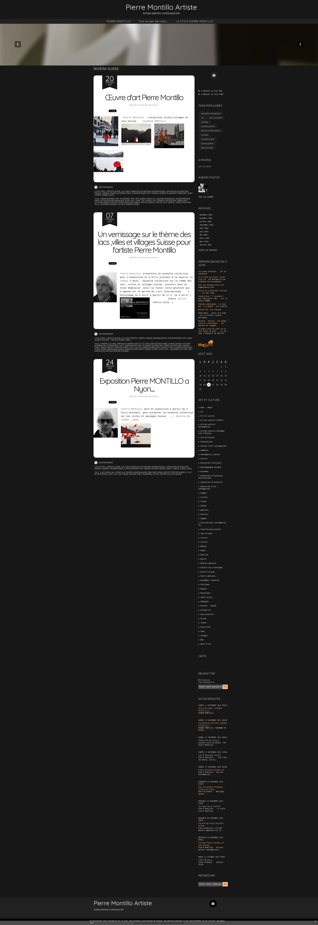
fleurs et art (167, 347)
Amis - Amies (206, 408)
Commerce (204, 450)
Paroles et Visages (207, 326)
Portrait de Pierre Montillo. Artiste (211, 824)
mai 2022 (203, 235)
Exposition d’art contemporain (207, 488)
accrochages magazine (112, 200)
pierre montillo (216, 118)
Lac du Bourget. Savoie (209, 755)
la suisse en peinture (152, 345)
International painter (210, 529)
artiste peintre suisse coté (120, 347)
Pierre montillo (207, 576)
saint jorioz (173, 468)
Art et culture (207, 416)
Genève (105, 193)
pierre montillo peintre (210, 130)
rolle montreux (111, 345)
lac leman (116, 472)
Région (162, 468)
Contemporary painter (210, 455)
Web (201, 640)
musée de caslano (183, 347)
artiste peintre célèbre (117, 351)
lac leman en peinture (130, 345)
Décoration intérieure (210, 463)
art (202, 118)
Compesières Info (206, 287)
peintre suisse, (207, 572)
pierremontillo (207, 148)
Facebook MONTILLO (154, 121)
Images (113, 193)
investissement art (109, 199)
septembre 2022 (206, 225)
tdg (143, 200)
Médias (155, 193)
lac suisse (105, 472)
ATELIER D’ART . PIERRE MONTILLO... (210, 709)
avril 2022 (204, 238)
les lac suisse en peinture (147, 347)
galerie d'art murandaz (141, 474)
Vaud (111, 195)
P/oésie (217, 310)
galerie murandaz (165, 199)
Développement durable (210, 467)
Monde (162, 193)
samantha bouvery (134, 349)
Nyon (136, 419)
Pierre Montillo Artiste (161, 7)
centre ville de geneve (171, 474)
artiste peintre (207, 143)
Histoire (204, 514)
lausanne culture (178, 349)
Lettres (203, 538)
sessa (104, 349)
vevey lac (129, 200)
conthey (204, 122)
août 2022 (203, 228)
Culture (125, 191)
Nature (203, 559)
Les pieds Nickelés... (208, 272)
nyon (156, 474)
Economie (204, 472)
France (97, 193)
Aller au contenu (12, 5)
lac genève (127, 472)
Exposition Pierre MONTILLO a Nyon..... (144, 385)
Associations (206, 442)
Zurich (182, 299)
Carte (202, 656)
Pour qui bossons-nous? (209, 285)
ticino (97, 349)
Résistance (205, 593)
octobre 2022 (205, 222)
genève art (182, 200)
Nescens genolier (208, 563)
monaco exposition (166, 200)
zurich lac (150, 200)
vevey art (163, 349)
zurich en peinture (172, 345)
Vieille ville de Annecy (208, 740)
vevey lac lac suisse (118, 474)
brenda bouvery (116, 349)
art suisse (140, 199)
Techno (203, 623)
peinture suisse (155, 472)
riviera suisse (132, 204)
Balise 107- (203, 310)
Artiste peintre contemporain (206, 425)
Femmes (203, 493)
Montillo (204, 555)
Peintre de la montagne (211, 568)
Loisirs (203, 542)
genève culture (108, 343)
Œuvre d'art (205, 644)
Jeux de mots (206, 534)
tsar (137, 200)
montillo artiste (207, 139)
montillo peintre (208, 126)
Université (205, 627)
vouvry (186, 343)
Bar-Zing (210, 293)
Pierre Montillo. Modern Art (211, 770)
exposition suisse (158, 343)
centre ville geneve (165, 202)
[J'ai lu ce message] (316, 921)
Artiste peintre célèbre (211, 420)
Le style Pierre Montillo (209, 806)
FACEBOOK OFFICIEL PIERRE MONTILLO (212, 724)
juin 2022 (203, 232)
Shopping (204, 602)
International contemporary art (134, 193)
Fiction (203, 497)
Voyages (203, 636)
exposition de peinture (177, 191)
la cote (121, 204)
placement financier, (177, 193)
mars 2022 (203, 242)
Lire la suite (204, 167)
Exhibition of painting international (147, 191)
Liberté (223, 306)
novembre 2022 (205, 218)
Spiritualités (206, 614)
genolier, (204, 510)
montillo (151, 199)
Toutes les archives (207, 250)
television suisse (108, 204)
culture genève (102, 202)
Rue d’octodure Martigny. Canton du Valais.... (210, 788)
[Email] (214, 75)
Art (201, 412)
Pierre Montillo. (133, 117)
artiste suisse (113, 191)
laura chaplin (175, 343)
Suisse (105, 195)
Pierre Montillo (130, 273)
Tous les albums (205, 197)
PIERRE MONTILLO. (119, 21)
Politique (204, 585)
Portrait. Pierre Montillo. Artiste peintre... (211, 843)
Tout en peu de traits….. (154, 21)
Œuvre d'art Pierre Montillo (144, 97)
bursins (98, 345)
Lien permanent (105, 187)
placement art (127, 199)
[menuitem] (118, 21)
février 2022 (205, 245)
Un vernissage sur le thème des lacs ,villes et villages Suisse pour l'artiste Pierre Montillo (144, 242)
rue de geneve (148, 202)
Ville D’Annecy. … (206, 860)
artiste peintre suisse (174, 472)
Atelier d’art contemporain (213, 446)
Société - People (110, 340)
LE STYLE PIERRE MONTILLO (195, 21)
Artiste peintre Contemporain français (211, 432)
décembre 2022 (205, 215)
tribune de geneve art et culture (133, 343)
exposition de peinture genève (125, 202)
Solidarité (205, 610)
